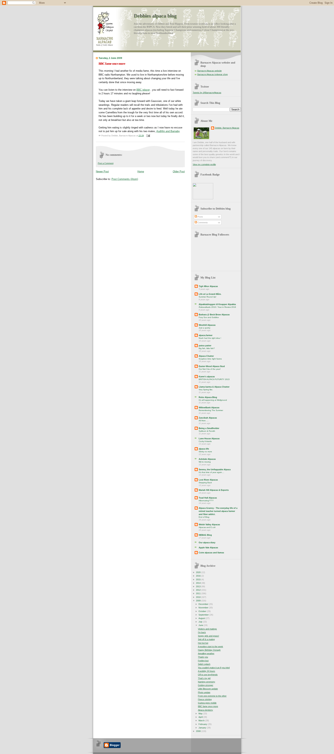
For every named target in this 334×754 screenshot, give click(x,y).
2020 (198, 572)
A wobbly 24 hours (206, 671)
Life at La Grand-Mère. (210, 294)
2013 (198, 586)
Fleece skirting (205, 699)
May (201, 713)
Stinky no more (205, 452)
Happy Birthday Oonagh (209, 650)
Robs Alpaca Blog (208, 397)
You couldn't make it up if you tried (214, 667)
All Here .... (204, 421)
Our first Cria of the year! (210, 369)
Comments (202, 222)
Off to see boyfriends (208, 674)
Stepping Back (205, 482)
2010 (198, 597)
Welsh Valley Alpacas (209, 524)
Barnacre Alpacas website (209, 71)
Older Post (179, 171)
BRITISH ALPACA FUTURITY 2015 (214, 379)
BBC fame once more (112, 63)
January (203, 727)
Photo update (204, 692)
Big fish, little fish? (207, 348)
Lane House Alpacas (209, 438)
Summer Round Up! (207, 297)
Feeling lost (203, 660)
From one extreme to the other (212, 696)
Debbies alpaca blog (155, 16)
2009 (198, 600)
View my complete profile (204, 164)
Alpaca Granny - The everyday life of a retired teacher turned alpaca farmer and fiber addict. (218, 511)
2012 (198, 590)
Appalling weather (206, 653)
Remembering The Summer (211, 410)
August (202, 618)
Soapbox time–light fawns (210, 359)
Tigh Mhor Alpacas (208, 286)
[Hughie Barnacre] (203, 198)
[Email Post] (147, 135)
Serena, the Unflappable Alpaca (215, 469)
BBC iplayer (143, 89)
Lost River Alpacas (208, 480)
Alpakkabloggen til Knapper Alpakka (217, 304)
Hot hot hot (203, 643)
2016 (198, 576)
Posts (200, 217)
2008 (198, 731)
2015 (198, 579)
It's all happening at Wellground (213, 400)
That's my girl (204, 678)
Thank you (203, 657)
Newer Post (102, 171)
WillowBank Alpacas (209, 407)
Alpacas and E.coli (207, 527)
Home (140, 171)
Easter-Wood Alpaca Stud (212, 366)
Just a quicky (204, 328)
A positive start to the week (210, 646)
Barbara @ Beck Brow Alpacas (214, 314)
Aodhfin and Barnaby (168, 131)
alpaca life (204, 449)
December (204, 604)
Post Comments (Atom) (125, 179)
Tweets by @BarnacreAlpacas (207, 92)
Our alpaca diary (207, 542)
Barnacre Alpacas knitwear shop (212, 74)
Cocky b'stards (205, 441)
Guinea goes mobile (207, 703)
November (204, 607)
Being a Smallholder (209, 428)
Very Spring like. (206, 390)
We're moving (205, 462)
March (202, 720)
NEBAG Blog (205, 535)
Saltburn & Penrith (207, 431)
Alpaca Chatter (206, 356)
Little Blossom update (208, 689)
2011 (198, 593)
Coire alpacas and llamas (211, 552)
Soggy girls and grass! (208, 636)
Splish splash (204, 664)
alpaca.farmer (205, 335)
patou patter (205, 345)
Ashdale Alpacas (207, 459)
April (201, 717)
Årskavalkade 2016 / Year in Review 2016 (217, 307)
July (201, 622)
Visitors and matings (207, 629)
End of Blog (204, 517)
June (201, 625)
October (203, 611)
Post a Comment (105, 163)
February (203, 724)
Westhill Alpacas (207, 325)
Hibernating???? (206, 501)
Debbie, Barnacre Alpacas (227, 128)
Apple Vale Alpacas (208, 547)
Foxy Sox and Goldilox (209, 317)
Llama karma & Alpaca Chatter (214, 387)
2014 (198, 583)
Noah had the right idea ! (210, 338)
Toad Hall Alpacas (208, 498)
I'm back (202, 632)
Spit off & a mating (206, 639)
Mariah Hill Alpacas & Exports (214, 490)
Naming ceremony (206, 682)
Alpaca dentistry (205, 710)
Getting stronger (205, 685)
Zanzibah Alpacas (208, 418)
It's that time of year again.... (211, 472)
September (204, 615)
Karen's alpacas (207, 376)
